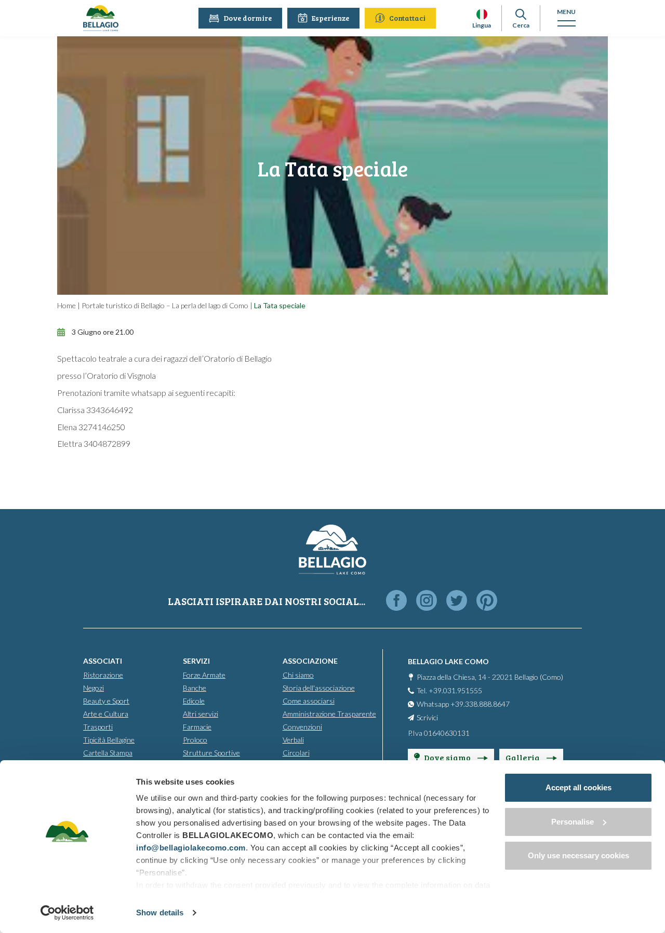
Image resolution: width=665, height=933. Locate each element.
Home (66, 305)
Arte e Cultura (105, 713)
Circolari (296, 752)
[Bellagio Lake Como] (100, 18)
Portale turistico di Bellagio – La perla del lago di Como (165, 305)
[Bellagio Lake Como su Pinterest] (486, 601)
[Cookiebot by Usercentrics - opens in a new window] (67, 913)
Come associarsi (309, 700)
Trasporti (98, 726)
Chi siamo (298, 674)
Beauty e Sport (106, 700)
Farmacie (197, 726)
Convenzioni (302, 726)
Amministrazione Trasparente (329, 713)
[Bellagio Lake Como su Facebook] (396, 601)
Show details (159, 912)
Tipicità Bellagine (109, 739)
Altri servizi (200, 713)
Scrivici (427, 717)
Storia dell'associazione (319, 687)
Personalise (572, 821)
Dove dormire (247, 18)
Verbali (293, 739)
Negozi (93, 687)
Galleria (523, 757)
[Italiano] (481, 14)
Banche (194, 687)
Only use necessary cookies (578, 855)
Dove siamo (448, 757)
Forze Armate (204, 674)
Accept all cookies (578, 787)
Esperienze (330, 18)
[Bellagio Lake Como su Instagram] (426, 601)
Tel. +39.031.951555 (449, 690)
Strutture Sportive (211, 752)
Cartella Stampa (107, 752)
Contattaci (407, 18)
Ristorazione (103, 674)
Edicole (194, 700)
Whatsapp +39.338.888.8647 (463, 703)
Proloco (195, 739)
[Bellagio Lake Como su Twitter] (456, 601)
